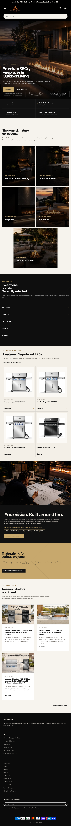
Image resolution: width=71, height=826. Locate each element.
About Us (7, 775)
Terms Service (8, 788)
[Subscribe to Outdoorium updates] (65, 804)
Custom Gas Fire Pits (10, 753)
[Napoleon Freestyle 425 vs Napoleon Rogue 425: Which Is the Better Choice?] (18, 614)
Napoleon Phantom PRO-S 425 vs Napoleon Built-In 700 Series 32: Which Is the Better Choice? (17, 681)
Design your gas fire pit (14, 536)
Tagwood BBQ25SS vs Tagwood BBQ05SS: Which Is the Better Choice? (50, 632)
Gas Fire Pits (8, 747)
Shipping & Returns (10, 791)
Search (6, 769)
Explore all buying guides (60, 705)
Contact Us (7, 779)
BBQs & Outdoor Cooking (12, 738)
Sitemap (6, 772)
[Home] (15, 9)
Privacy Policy (8, 785)
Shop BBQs (8, 89)
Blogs (5, 766)
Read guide (8, 644)
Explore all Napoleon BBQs (13, 362)
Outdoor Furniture (9, 750)
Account (60, 9)
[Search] (65, 16)
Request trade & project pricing (13, 570)
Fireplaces (7, 744)
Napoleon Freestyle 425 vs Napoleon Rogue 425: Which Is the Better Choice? (18, 632)
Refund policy (8, 782)
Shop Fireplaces (22, 89)
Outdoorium (38, 822)
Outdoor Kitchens (9, 741)
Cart (65, 9)
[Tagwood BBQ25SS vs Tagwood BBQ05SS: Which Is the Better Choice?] (53, 614)
